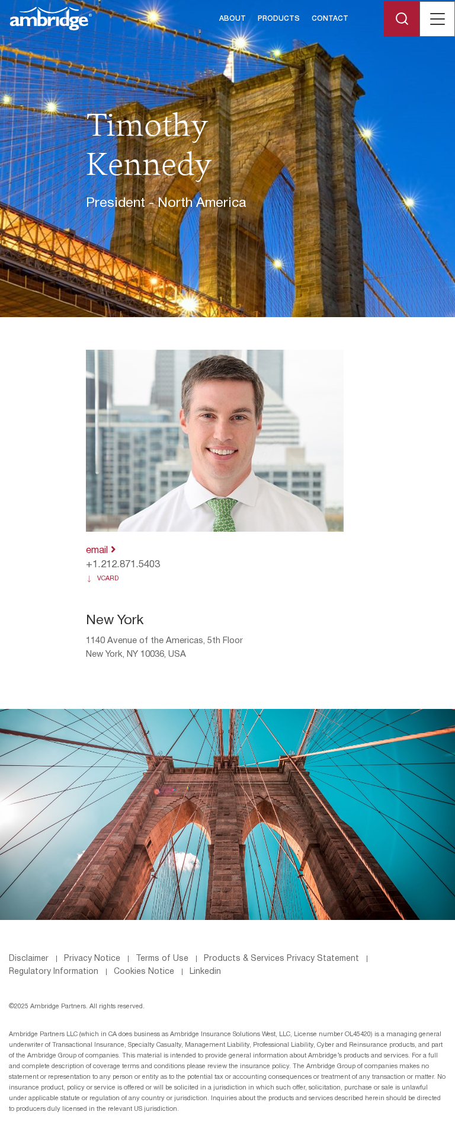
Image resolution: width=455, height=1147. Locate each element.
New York (115, 621)
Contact (330, 18)
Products (279, 18)
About (232, 18)
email (98, 550)
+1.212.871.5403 (123, 564)
